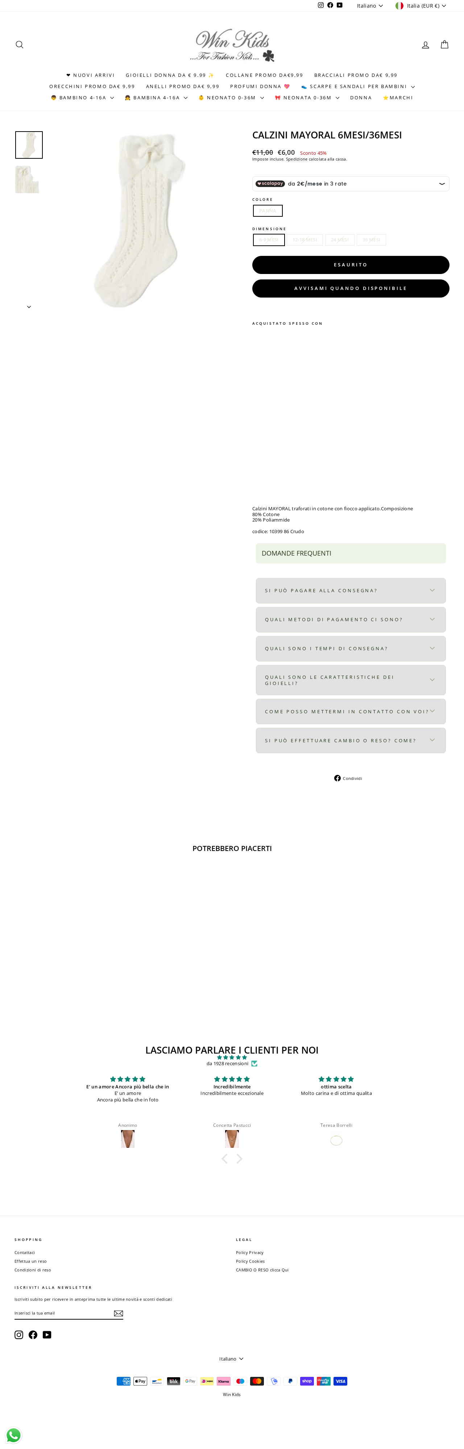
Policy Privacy (250, 1252)
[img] (232, 1057)
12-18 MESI (305, 239)
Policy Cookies (250, 1261)
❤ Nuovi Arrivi (90, 75)
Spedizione (297, 159)
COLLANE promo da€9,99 (264, 75)
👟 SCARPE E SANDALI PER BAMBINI (355, 86)
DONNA (361, 97)
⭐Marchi (398, 97)
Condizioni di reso (32, 1269)
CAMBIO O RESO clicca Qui (262, 1269)
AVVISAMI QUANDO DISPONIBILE (350, 288)
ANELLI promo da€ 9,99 (183, 86)
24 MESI (340, 239)
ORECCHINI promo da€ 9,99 (92, 86)
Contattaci (24, 1252)
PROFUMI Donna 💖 (260, 86)
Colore (262, 199)
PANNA (268, 210)
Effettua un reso (30, 1261)
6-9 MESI (269, 239)
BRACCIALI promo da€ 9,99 (356, 75)
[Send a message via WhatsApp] (14, 1435)
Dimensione (269, 229)
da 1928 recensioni (228, 1064)
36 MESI (371, 239)
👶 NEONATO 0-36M (228, 97)
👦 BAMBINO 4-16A (80, 97)
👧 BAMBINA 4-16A (153, 97)
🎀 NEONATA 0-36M (304, 97)
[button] (226, 1159)
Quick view (66, 965)
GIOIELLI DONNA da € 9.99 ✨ (170, 75)
